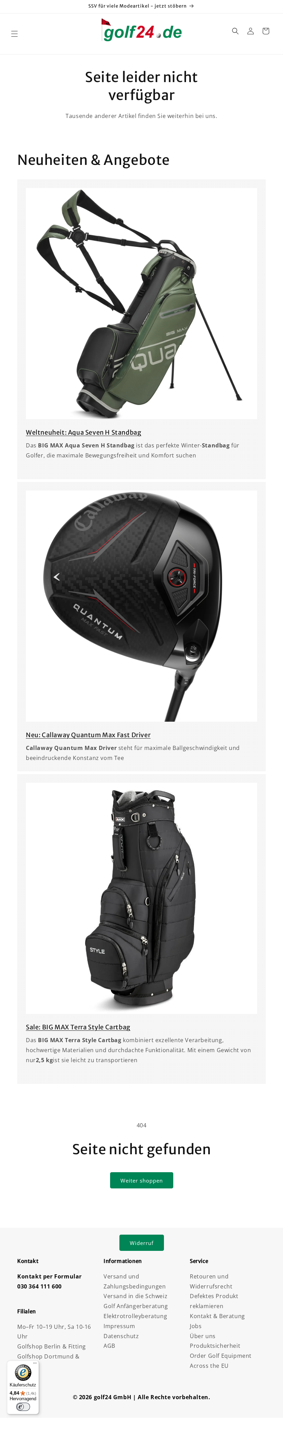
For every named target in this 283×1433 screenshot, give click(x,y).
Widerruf (142, 1242)
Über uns (203, 1336)
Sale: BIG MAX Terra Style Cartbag (78, 1027)
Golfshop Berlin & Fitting (51, 1346)
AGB (109, 1346)
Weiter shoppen (141, 1180)
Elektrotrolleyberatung (135, 1316)
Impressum (119, 1326)
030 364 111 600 (39, 1286)
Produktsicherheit (215, 1346)
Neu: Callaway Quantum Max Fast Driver (88, 735)
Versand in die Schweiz (135, 1296)
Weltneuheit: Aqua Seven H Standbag (83, 432)
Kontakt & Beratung (217, 1316)
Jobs (196, 1326)
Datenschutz (121, 1336)
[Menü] (35, 1365)
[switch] (23, 1407)
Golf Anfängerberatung (136, 1306)
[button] (14, 33)
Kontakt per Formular (49, 1276)
